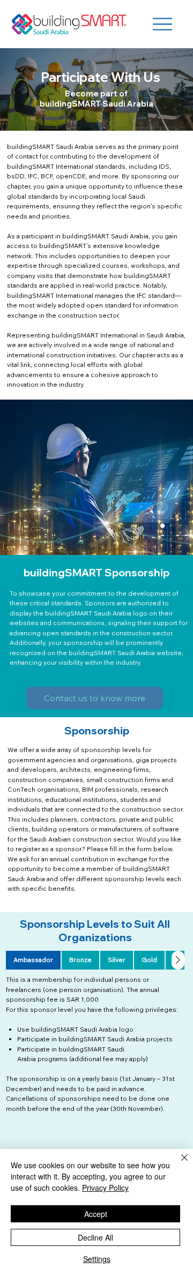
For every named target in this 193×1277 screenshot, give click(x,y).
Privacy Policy (105, 1187)
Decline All (95, 1237)
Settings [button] (96, 1258)
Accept (95, 1213)
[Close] (178, 1164)
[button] (94, 698)
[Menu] (162, 24)
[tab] (33, 960)
